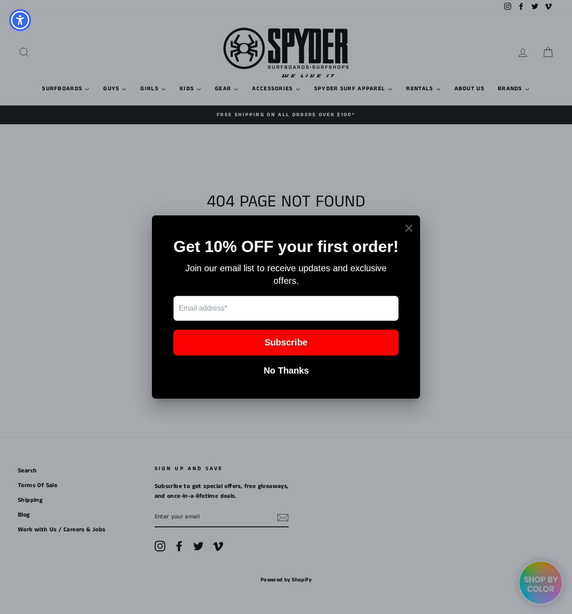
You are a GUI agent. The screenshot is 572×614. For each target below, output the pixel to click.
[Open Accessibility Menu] (20, 20)
